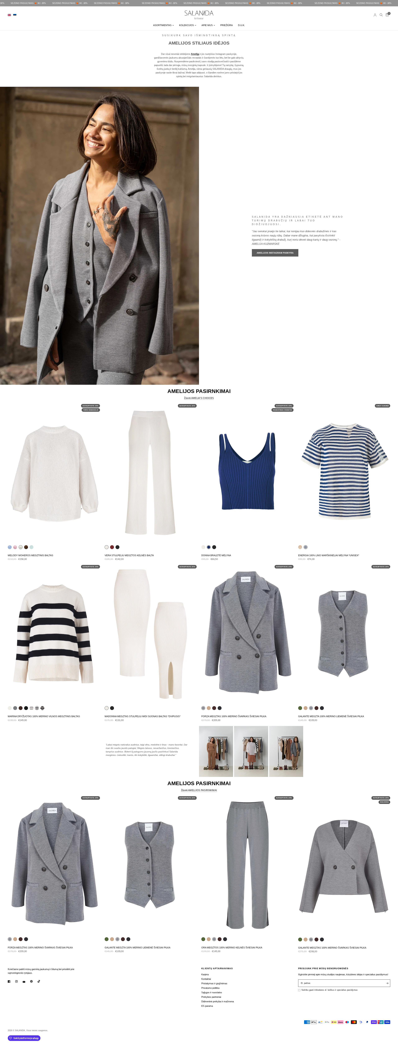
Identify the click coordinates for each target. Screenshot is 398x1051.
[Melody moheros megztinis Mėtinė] (31, 547)
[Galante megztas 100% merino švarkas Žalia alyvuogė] (300, 939)
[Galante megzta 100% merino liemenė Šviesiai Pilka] (344, 634)
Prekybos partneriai (211, 997)
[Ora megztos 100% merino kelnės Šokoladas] (220, 939)
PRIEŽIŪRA (226, 25)
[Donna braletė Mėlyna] (247, 473)
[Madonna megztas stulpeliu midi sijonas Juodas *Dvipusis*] (112, 707)
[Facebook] (11, 981)
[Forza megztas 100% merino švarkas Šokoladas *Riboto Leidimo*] (214, 707)
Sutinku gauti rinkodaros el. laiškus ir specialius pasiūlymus (329, 990)
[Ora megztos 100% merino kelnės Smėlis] (209, 939)
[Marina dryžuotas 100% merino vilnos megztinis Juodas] (42, 707)
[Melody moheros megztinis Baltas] (54, 473)
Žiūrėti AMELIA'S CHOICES (199, 398)
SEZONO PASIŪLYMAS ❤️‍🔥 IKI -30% (31, 3)
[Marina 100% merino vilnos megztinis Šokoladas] (21, 707)
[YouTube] (26, 982)
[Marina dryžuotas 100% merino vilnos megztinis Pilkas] (31, 707)
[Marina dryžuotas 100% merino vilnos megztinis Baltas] (54, 634)
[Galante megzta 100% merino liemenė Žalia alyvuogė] (300, 707)
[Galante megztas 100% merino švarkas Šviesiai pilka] (344, 865)
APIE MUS (207, 25)
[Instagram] (18, 981)
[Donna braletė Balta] (203, 547)
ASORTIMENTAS (162, 25)
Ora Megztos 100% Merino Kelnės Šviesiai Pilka (231, 947)
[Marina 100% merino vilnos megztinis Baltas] (10, 707)
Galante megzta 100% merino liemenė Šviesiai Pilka (331, 716)
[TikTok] (41, 981)
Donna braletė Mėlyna (216, 555)
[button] (275, 253)
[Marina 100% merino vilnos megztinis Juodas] (26, 707)
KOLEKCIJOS (186, 25)
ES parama (207, 1006)
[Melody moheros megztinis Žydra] (10, 547)
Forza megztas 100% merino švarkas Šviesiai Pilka (233, 716)
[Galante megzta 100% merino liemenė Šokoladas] (316, 707)
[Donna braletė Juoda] (214, 547)
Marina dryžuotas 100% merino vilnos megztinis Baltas (44, 716)
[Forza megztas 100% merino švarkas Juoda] (220, 707)
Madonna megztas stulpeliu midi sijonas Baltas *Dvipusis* (142, 716)
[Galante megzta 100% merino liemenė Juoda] (322, 707)
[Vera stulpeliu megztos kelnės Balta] (151, 473)
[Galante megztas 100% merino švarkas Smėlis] (306, 939)
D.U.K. (241, 25)
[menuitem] (163, 25)
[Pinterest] (33, 981)
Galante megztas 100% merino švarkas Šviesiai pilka (332, 947)
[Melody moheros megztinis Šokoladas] (26, 547)
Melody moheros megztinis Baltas (30, 555)
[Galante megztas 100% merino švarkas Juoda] (322, 939)
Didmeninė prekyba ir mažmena (217, 1001)
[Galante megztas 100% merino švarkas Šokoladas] (316, 939)
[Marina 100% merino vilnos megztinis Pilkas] (15, 707)
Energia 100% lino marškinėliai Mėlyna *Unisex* (328, 555)
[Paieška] (381, 15)
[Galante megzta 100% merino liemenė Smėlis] (306, 707)
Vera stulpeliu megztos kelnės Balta (129, 555)
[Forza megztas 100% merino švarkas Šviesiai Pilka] (247, 634)
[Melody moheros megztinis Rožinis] (15, 547)
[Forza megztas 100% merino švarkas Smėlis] (209, 707)
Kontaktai (206, 979)
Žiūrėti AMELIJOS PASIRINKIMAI (199, 790)
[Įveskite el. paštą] (387, 983)
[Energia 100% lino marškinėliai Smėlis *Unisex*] (300, 547)
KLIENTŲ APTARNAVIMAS (217, 968)
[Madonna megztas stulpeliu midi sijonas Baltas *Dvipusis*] (151, 634)
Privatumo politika (210, 988)
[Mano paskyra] (375, 15)
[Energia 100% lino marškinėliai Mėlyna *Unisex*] (344, 473)
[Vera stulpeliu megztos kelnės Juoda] (117, 547)
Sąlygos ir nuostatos (211, 992)
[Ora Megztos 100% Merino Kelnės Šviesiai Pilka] (247, 865)
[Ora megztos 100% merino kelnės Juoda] (225, 939)
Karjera (205, 974)
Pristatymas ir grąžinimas (214, 983)
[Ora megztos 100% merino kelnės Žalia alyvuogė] (203, 939)
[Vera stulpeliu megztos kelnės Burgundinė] (112, 547)
